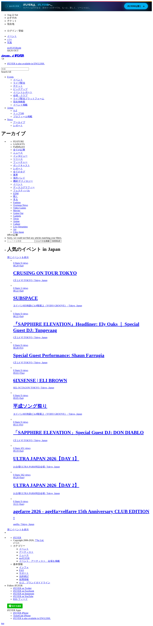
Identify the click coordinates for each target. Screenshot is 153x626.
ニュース (18, 153)
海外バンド (19, 178)
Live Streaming (20, 226)
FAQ (21, 570)
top (2, 623)
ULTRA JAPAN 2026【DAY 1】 (46, 458)
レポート (18, 125)
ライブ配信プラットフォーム (28, 98)
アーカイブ (19, 122)
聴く (15, 196)
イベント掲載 (20, 105)
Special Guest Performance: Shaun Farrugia (58, 355)
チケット (18, 86)
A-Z (15, 110)
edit (19, 48)
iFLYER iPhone (20, 613)
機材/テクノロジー (23, 181)
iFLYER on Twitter (22, 588)
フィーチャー (20, 162)
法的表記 (24, 576)
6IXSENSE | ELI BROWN (40, 380)
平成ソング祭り (30, 406)
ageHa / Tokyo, (23, 524)
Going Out (18, 213)
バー (9, 39)
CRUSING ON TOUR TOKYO (45, 273)
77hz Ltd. (39, 540)
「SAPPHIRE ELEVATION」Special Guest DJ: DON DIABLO (78, 432)
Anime (16, 221)
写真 (9, 42)
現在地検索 (19, 101)
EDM (16, 193)
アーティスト (26, 552)
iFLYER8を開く (136, 6)
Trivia (16, 218)
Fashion (17, 202)
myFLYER (12, 48)
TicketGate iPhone (22, 615)
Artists (10, 108)
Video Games (19, 208)
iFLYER (17, 537)
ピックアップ (20, 89)
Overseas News (20, 205)
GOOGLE (56, 241)
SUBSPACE (25, 298)
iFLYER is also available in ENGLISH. (26, 63)
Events (10, 77)
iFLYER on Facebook (23, 591)
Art (14, 229)
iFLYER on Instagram (23, 593)
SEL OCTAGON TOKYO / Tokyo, (33, 387)
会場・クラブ (20, 95)
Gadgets (17, 216)
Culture (16, 224)
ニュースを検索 (43, 241)
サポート (24, 573)
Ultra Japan (18, 232)
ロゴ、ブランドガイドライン (34, 582)
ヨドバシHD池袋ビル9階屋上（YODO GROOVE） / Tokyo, (47, 305)
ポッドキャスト (21, 165)
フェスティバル (21, 190)
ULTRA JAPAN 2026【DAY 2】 (46, 485)
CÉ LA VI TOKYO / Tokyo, (30, 280)
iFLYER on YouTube (23, 596)
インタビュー (20, 156)
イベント (12, 36)
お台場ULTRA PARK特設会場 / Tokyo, (36, 466)
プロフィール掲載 (22, 116)
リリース (18, 159)
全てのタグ (19, 171)
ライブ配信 (19, 83)
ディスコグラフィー (24, 187)
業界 (15, 175)
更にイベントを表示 (18, 257)
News (10, 119)
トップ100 (18, 113)
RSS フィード (20, 599)
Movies (16, 210)
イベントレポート (22, 92)
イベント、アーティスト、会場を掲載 (39, 561)
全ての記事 (19, 149)
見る (15, 199)
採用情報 (24, 579)
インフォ (24, 567)
